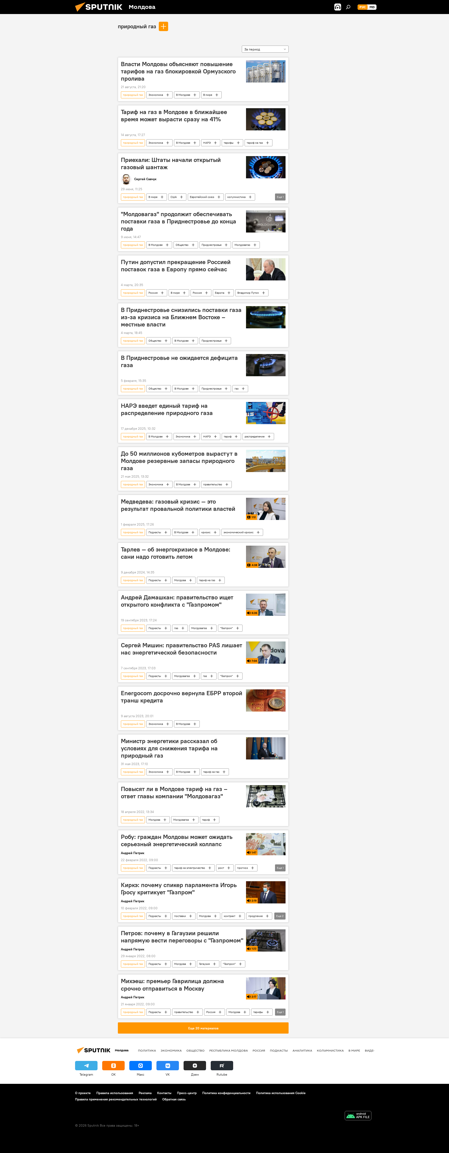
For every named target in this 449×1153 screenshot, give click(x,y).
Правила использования (114, 1093)
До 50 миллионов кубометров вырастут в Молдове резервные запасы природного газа (179, 461)
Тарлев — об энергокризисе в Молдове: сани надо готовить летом (175, 553)
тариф (228, 436)
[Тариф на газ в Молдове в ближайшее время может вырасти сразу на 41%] (266, 119)
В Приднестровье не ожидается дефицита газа (179, 361)
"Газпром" (226, 628)
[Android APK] (358, 1116)
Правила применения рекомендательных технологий (116, 1099)
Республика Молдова (228, 1050)
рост (221, 868)
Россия (153, 292)
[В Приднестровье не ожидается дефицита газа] (266, 365)
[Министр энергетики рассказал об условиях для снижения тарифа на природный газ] (266, 748)
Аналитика (302, 1050)
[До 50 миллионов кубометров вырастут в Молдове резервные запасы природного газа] (266, 461)
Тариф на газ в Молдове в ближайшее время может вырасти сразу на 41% (174, 115)
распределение (254, 436)
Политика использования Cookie (281, 1093)
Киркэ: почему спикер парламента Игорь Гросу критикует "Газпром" (179, 888)
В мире (207, 95)
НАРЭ (207, 142)
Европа (219, 292)
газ (237, 388)
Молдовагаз (242, 245)
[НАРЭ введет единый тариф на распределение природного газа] (266, 413)
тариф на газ (255, 142)
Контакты (164, 1093)
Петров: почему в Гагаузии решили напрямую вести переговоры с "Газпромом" (182, 936)
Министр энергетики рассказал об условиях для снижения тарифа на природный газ (169, 748)
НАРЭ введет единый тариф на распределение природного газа (167, 409)
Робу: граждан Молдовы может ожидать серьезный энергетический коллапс (176, 840)
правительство (212, 484)
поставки (180, 916)
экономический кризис (238, 532)
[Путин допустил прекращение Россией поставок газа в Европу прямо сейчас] (266, 269)
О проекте (83, 1093)
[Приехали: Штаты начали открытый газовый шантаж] (266, 167)
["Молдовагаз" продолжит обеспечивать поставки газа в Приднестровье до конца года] (266, 221)
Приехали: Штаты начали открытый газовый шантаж (171, 163)
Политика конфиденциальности (226, 1093)
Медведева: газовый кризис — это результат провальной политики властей (178, 505)
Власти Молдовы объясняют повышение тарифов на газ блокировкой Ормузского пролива (178, 71)
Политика (147, 1050)
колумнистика (236, 197)
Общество (182, 245)
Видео (370, 1050)
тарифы (229, 142)
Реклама (145, 1093)
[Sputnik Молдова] (100, 13)
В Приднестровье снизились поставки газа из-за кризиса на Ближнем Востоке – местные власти (181, 317)
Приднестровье (211, 245)
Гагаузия (204, 964)
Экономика (155, 95)
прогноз (242, 868)
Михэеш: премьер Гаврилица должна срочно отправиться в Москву (172, 984)
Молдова (180, 580)
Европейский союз (202, 197)
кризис (205, 532)
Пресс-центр (187, 1093)
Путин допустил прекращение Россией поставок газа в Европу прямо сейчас (176, 265)
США (173, 197)
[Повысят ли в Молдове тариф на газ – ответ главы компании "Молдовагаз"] (266, 796)
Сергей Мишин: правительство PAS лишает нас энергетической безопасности (181, 648)
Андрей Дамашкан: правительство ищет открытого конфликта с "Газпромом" (177, 601)
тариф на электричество (189, 868)
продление (255, 916)
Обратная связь (174, 1099)
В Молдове (183, 95)
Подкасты (154, 532)
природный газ (137, 26)
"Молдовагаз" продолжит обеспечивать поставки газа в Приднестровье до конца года (178, 221)
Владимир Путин (248, 292)
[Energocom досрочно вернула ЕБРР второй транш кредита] (266, 700)
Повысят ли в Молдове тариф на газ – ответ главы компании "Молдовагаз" (174, 792)
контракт (229, 916)
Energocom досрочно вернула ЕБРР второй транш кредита (181, 696)
